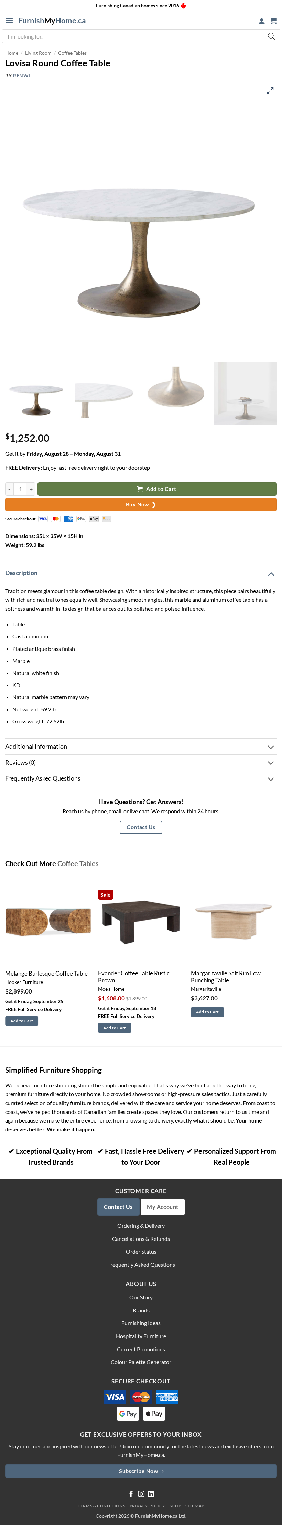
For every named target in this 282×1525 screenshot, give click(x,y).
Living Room (38, 53)
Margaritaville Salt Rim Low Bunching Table (226, 977)
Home (11, 53)
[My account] (261, 20)
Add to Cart (160, 489)
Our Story (141, 1297)
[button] (9, 20)
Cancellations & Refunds (141, 1238)
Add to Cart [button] (21, 1021)
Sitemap (194, 1505)
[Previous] (5, 962)
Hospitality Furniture (141, 1336)
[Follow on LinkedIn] (151, 1494)
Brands (141, 1310)
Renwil (23, 75)
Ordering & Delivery (141, 1225)
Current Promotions (141, 1349)
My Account (162, 1207)
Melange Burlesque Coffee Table (46, 973)
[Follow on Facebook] (131, 1494)
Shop (175, 1505)
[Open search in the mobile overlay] (141, 36)
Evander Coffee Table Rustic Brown (134, 977)
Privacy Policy (147, 1505)
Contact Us (141, 827)
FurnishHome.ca (52, 20)
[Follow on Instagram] (141, 1494)
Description (21, 573)
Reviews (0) (20, 762)
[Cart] (273, 20)
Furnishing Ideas (141, 1323)
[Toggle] (271, 573)
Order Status (141, 1251)
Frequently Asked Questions (42, 778)
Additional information (36, 746)
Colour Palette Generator (141, 1361)
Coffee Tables (72, 53)
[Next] (276, 962)
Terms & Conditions (101, 1505)
